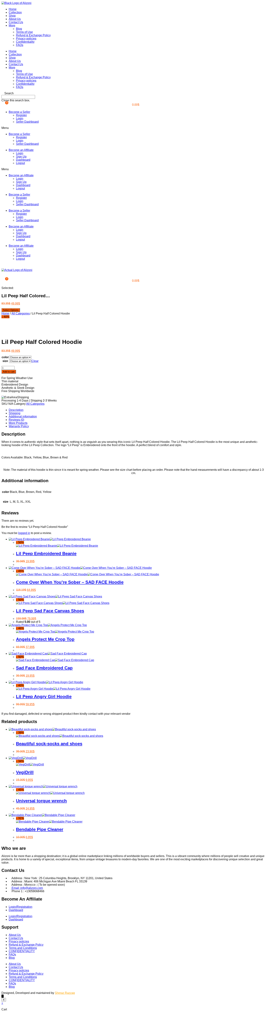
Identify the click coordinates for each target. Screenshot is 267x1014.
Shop (12, 15)
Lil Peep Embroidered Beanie (46, 553)
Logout (20, 163)
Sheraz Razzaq (65, 992)
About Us (15, 18)
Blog (19, 28)
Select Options (11, 310)
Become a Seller (19, 111)
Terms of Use (24, 32)
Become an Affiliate (21, 150)
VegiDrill (25, 772)
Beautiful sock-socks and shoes (49, 743)
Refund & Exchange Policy (33, 35)
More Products (18, 423)
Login (19, 118)
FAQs (19, 45)
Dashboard (23, 159)
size (5, 361)
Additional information (23, 416)
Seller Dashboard (27, 121)
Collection (15, 12)
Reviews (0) (16, 419)
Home (13, 9)
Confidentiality (25, 41)
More (12, 25)
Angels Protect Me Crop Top (45, 639)
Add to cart (9, 371)
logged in (24, 533)
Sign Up (21, 156)
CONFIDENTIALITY (22, 951)
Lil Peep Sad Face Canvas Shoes (50, 610)
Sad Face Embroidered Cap (44, 667)
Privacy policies (26, 38)
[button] (133, 93)
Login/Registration (20, 906)
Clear (35, 361)
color (5, 357)
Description (16, 409)
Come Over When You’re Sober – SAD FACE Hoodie (70, 582)
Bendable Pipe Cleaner (39, 829)
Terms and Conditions (23, 947)
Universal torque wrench (41, 800)
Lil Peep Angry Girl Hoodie (44, 696)
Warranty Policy (19, 426)
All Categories (20, 313)
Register (21, 115)
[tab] (137, 410)
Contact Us (16, 22)
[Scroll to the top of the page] (2, 996)
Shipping (14, 413)
